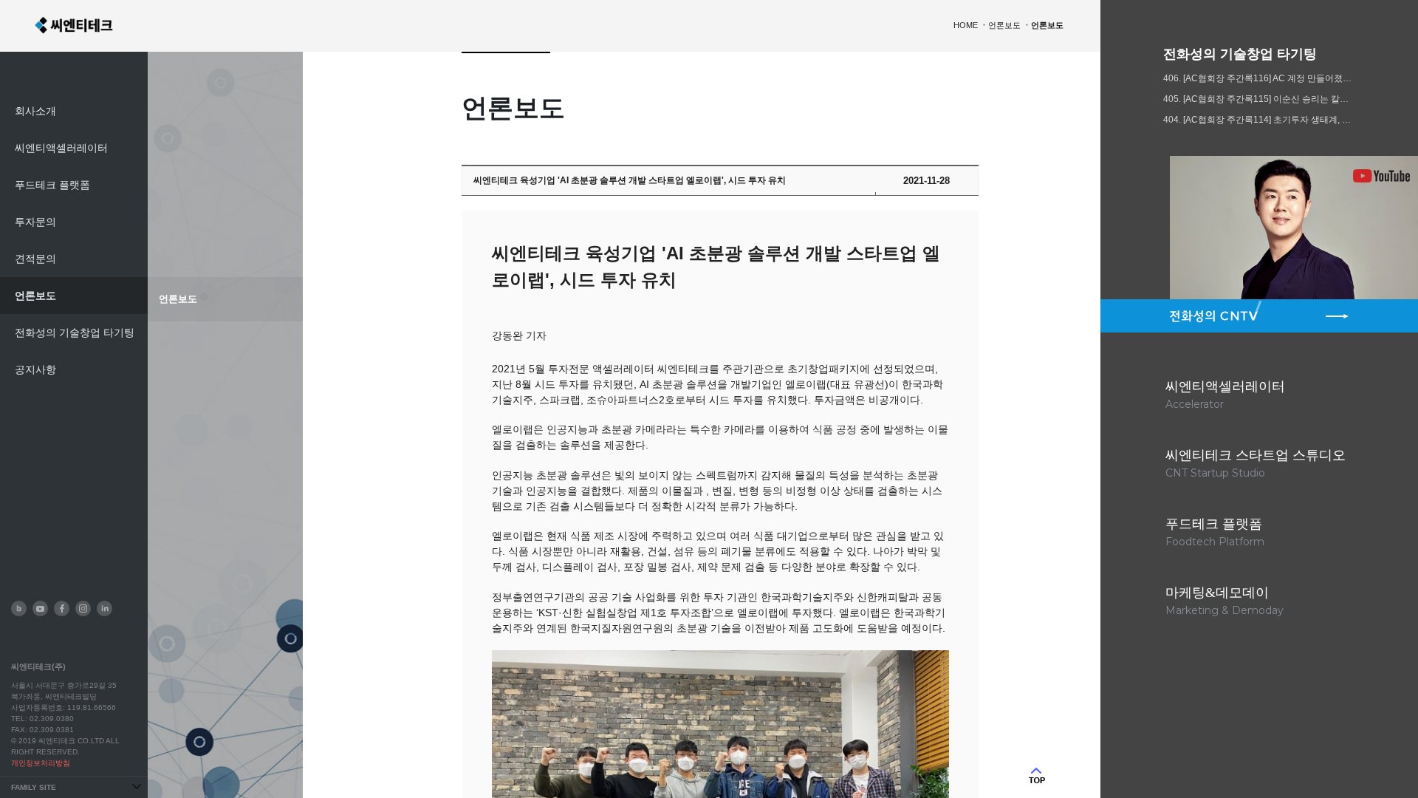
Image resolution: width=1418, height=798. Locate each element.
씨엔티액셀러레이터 (61, 148)
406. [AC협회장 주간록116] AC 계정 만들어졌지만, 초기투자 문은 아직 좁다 (1259, 78)
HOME (965, 25)
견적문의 (35, 259)
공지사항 (35, 369)
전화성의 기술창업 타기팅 (74, 332)
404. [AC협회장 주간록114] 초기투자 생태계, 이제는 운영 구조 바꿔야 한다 (1259, 120)
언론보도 (35, 295)
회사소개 (35, 111)
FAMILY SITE (33, 787)
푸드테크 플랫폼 (52, 185)
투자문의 (35, 222)
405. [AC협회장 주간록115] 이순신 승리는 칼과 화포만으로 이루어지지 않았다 (1259, 99)
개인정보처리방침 (40, 763)
